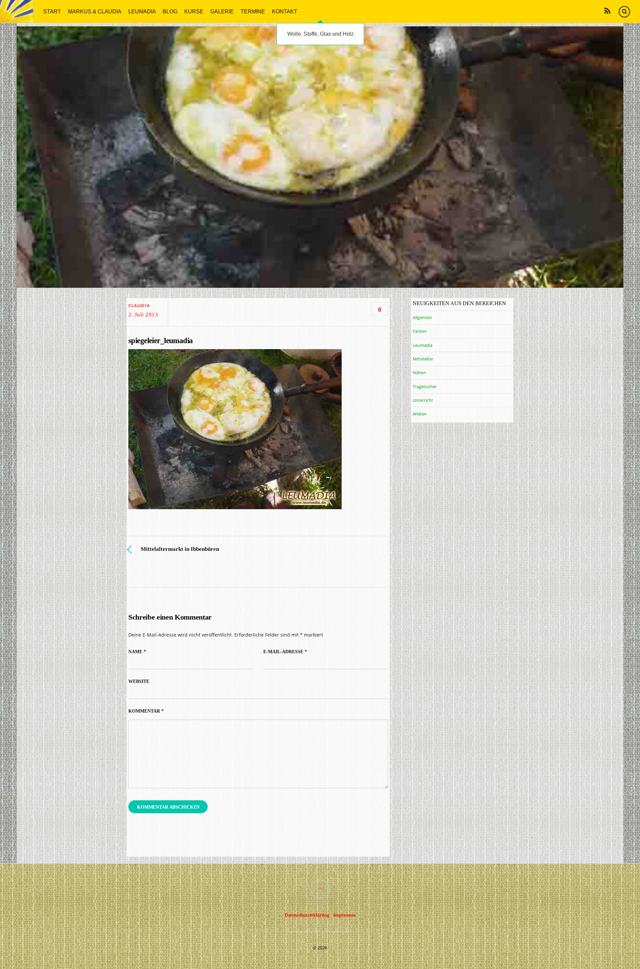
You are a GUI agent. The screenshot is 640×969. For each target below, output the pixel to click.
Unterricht (423, 400)
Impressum (344, 915)
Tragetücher (425, 386)
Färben (420, 331)
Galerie (222, 11)
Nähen (419, 372)
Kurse (193, 11)
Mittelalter (423, 359)
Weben (420, 414)
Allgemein (422, 317)
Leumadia (142, 11)
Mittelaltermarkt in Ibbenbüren (180, 549)
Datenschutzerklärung (307, 915)
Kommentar (146, 711)
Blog (170, 11)
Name (137, 651)
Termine (253, 11)
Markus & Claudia (94, 11)
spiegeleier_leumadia (160, 340)
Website (138, 681)
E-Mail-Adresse (285, 651)
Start (52, 11)
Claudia (139, 305)
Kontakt (284, 11)
